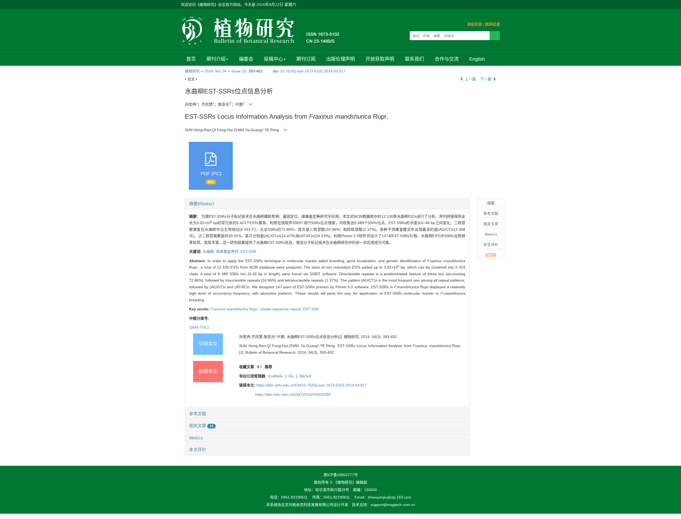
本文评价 (197, 449)
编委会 (246, 59)
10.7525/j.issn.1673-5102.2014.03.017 (312, 71)
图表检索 (492, 24)
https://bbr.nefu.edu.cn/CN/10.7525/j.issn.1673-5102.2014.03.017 (311, 385)
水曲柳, (209, 251)
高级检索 (474, 24)
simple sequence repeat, (281, 309)
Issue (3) (238, 71)
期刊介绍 (216, 59)
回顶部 (490, 255)
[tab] (327, 204)
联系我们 (414, 59)
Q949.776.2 (199, 327)
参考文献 (197, 413)
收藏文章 (246, 367)
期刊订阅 (305, 59)
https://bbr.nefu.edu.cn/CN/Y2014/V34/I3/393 (293, 394)
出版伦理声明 (340, 59)
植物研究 (192, 71)
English (477, 59)
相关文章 (201, 425)
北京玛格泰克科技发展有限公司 (307, 504)
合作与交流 (447, 59)
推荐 (268, 367)
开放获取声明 (380, 59)
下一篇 (486, 79)
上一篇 (470, 79)
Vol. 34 (221, 71)
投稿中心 (273, 59)
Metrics (196, 438)
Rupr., (235, 309)
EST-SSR (248, 251)
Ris (291, 376)
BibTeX (305, 376)
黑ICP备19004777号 (340, 475)
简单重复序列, (228, 251)
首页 (191, 59)
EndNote (275, 376)
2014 (209, 71)
